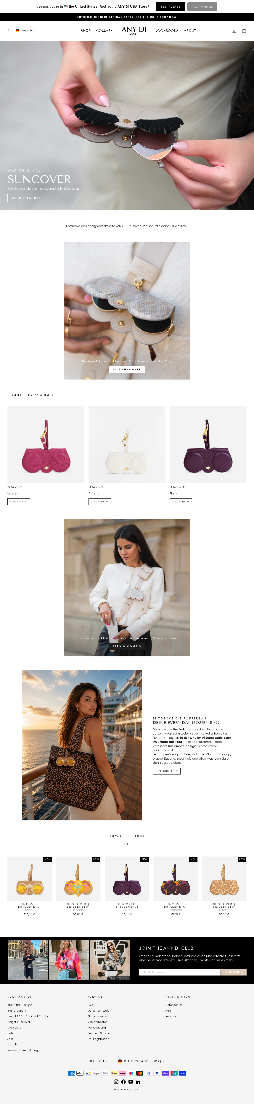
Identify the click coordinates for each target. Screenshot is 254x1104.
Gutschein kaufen (99, 1011)
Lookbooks (166, 31)
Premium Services (99, 1033)
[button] (25, 30)
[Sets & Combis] (127, 587)
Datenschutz (174, 1005)
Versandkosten (98, 1022)
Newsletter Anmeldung (22, 1050)
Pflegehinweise (98, 1016)
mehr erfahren (26, 198)
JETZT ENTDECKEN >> (167, 771)
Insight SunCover (18, 1022)
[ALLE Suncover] (127, 311)
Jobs (10, 1039)
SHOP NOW (18, 501)
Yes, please (170, 6)
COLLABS (104, 31)
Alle (127, 844)
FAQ (90, 1005)
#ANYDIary (14, 1027)
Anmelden (234, 972)
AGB (168, 1011)
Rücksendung (97, 1027)
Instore (12, 1033)
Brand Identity (16, 1011)
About (190, 31)
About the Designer (20, 1005)
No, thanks (202, 6)
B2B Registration (98, 1039)
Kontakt (12, 1044)
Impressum (172, 1016)
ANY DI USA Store (132, 6)
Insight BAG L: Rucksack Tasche (28, 1016)
